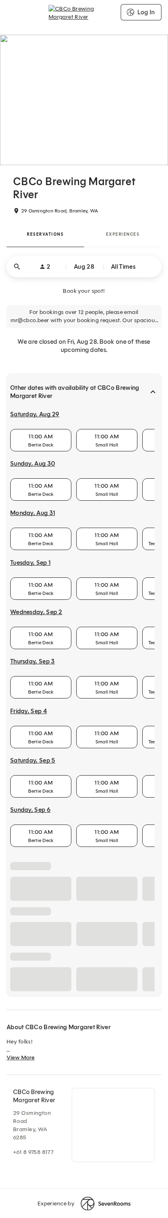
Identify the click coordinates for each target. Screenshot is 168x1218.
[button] (84, 266)
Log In (146, 12)
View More (21, 1206)
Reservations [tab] (45, 234)
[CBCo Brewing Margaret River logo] (84, 12)
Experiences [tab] (123, 234)
